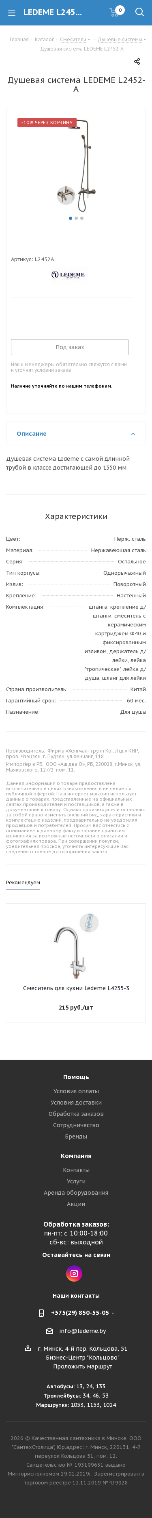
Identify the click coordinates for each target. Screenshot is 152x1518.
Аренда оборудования (76, 1192)
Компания (76, 1156)
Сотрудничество (76, 1125)
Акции (76, 1204)
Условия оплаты (76, 1091)
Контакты (76, 1170)
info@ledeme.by (82, 1331)
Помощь (76, 1077)
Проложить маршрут (82, 1366)
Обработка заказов (76, 1113)
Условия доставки (76, 1102)
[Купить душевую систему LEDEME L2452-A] (76, 165)
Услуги (76, 1181)
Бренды (76, 1136)
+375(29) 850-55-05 (80, 1312)
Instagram (74, 1273)
